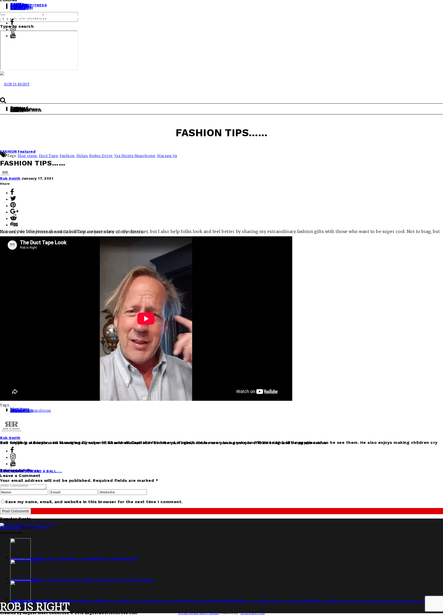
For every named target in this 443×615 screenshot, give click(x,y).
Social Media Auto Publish (198, 613)
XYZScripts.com (252, 613)
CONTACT (19, 8)
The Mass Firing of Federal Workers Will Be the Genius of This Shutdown (82, 580)
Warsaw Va (167, 155)
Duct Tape (48, 155)
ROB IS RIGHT (35, 606)
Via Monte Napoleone (134, 155)
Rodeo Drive (101, 155)
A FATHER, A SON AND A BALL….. (31, 471)
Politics (36, 559)
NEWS (34, 580)
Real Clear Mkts (26, 110)
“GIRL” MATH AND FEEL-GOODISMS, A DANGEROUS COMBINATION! (74, 559)
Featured (26, 151)
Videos (17, 110)
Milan (82, 155)
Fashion (67, 155)
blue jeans (27, 155)
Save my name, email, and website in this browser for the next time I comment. (94, 501)
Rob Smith (10, 178)
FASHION (8, 151)
